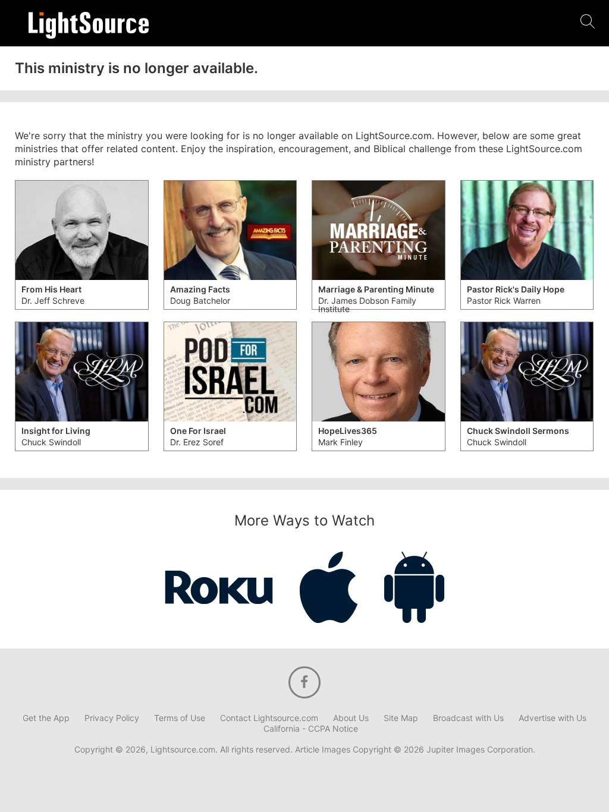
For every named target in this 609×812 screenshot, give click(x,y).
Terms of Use (179, 718)
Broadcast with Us (468, 718)
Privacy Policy (111, 718)
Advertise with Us (552, 718)
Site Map (401, 718)
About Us (351, 718)
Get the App (46, 718)
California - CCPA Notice (310, 729)
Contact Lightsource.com (269, 718)
